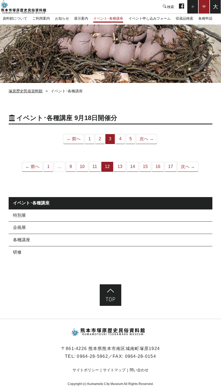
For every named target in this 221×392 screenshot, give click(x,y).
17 (170, 166)
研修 (17, 252)
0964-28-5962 (92, 356)
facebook (181, 6)
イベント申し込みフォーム (150, 18)
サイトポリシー (85, 370)
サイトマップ (114, 370)
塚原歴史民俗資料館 (27, 6)
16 (158, 166)
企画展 (19, 227)
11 (94, 166)
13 (120, 166)
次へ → (147, 138)
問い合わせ (139, 370)
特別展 (19, 215)
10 (82, 166)
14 (132, 166)
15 (145, 166)
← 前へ (74, 138)
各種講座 (21, 239)
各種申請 (205, 18)
